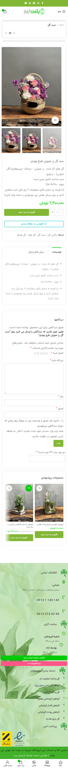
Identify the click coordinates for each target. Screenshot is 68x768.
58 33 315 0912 (48, 614)
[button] (58, 86)
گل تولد (32, 235)
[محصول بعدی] (6, 33)
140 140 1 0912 (48, 600)
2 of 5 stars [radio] (43, 353)
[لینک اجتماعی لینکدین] (30, 3)
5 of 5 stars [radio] (35, 353)
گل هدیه (21, 235)
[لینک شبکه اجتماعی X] (38, 3)
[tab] (56, 251)
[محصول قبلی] (14, 33)
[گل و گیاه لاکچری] (64, 691)
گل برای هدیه (53, 718)
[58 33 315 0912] (64, 611)
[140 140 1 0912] (64, 597)
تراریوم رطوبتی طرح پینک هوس (50, 524)
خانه (61, 25)
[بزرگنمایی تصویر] (55, 120)
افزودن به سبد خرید (26, 212)
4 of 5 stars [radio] (38, 353)
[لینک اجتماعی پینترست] (34, 3)
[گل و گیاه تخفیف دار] (64, 677)
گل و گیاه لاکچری (51, 692)
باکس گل (52, 235)
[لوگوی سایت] (34, 11)
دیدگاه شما (56, 360)
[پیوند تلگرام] (26, 3)
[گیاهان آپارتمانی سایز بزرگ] (64, 684)
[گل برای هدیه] (64, 718)
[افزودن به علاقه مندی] (39, 488)
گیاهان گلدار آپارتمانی (49, 705)
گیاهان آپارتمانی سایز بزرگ (47, 685)
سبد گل (52, 25)
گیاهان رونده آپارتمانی (49, 712)
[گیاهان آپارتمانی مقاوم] (64, 697)
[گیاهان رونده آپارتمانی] (64, 711)
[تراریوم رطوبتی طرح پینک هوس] (49, 503)
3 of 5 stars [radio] (40, 353)
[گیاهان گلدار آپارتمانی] (64, 704)
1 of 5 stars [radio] (46, 353)
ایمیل (59, 408)
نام (60, 397)
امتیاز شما (57, 353)
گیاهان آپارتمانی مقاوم (49, 698)
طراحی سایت (40, 755)
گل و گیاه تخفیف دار (50, 678)
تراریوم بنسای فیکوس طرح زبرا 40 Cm (20, 526)
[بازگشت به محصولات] (10, 33)
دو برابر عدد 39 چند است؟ (50, 452)
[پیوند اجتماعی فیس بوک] (42, 3)
